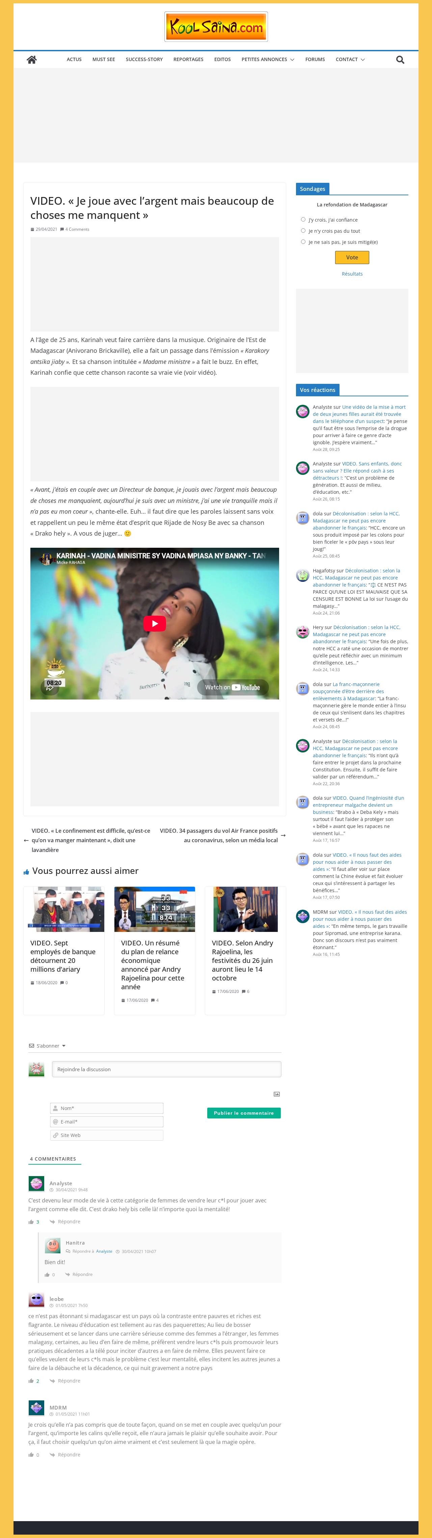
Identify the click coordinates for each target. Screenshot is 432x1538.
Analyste (104, 1251)
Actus (74, 59)
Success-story (144, 59)
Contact (347, 59)
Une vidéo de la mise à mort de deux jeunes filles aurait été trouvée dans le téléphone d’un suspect (359, 414)
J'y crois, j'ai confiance (333, 220)
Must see (103, 59)
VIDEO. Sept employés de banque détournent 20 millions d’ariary (63, 956)
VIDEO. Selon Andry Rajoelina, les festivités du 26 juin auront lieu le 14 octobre (242, 960)
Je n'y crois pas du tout (334, 231)
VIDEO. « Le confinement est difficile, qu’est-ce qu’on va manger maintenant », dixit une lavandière (91, 840)
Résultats (352, 273)
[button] (291, 60)
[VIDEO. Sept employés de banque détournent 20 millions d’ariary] (64, 909)
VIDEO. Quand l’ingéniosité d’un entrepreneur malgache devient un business (358, 805)
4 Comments (77, 229)
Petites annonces (264, 59)
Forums (315, 59)
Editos (222, 59)
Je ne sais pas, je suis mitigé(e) (343, 242)
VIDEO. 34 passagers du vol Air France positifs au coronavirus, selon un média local (219, 835)
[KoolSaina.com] (32, 60)
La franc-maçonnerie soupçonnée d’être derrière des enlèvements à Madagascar (348, 691)
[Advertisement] (216, 115)
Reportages (188, 59)
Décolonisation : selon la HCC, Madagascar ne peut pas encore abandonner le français (356, 520)
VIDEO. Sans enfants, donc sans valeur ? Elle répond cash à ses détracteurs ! (357, 470)
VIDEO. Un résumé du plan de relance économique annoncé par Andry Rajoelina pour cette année (152, 964)
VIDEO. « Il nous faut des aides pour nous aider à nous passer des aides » (357, 862)
